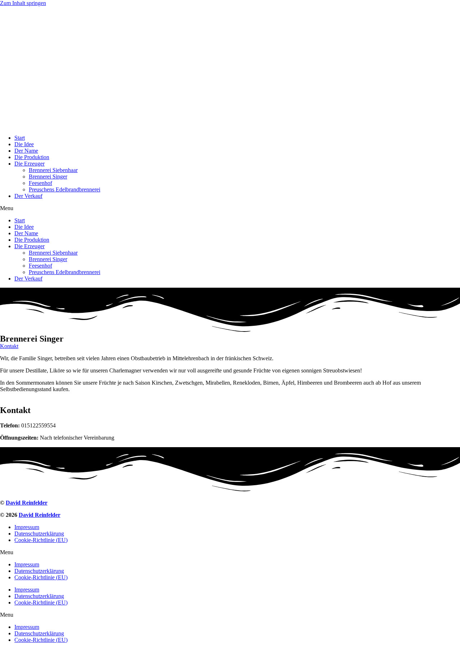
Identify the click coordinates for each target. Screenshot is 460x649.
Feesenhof (40, 183)
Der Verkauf (28, 196)
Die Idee (24, 144)
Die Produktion (31, 157)
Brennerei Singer (48, 176)
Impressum (26, 527)
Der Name (26, 151)
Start (19, 138)
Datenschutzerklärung (39, 533)
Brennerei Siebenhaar (53, 170)
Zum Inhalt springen (23, 3)
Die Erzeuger (29, 164)
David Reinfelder (26, 503)
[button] (230, 208)
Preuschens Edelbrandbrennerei (64, 189)
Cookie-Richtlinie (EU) (41, 540)
